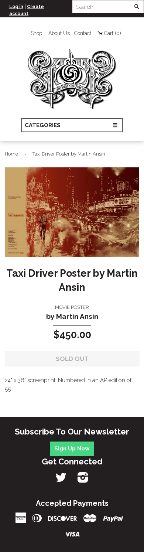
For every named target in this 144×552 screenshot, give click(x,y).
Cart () (112, 33)
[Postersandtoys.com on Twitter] (60, 480)
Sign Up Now (72, 448)
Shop (36, 33)
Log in (16, 6)
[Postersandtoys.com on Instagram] (83, 480)
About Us (59, 33)
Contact (82, 33)
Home (11, 154)
